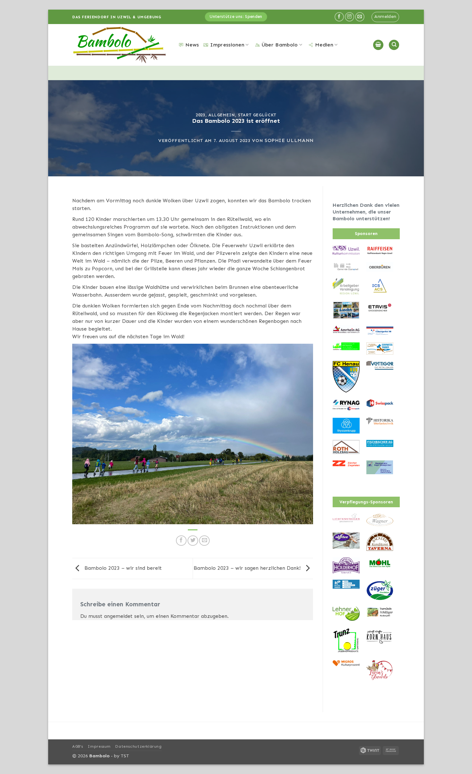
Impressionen (227, 45)
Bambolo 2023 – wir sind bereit (122, 568)
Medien (324, 45)
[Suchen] (394, 45)
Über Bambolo (280, 45)
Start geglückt (257, 115)
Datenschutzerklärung (138, 746)
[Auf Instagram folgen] (349, 16)
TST (125, 756)
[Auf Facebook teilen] (181, 540)
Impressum (99, 746)
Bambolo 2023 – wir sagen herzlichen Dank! (248, 568)
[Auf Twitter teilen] (193, 540)
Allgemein (221, 115)
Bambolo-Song (155, 234)
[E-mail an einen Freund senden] (204, 540)
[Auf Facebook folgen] (339, 16)
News (192, 45)
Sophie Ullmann (289, 140)
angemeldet (118, 616)
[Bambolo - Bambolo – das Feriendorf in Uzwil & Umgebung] (120, 45)
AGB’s (77, 746)
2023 (200, 115)
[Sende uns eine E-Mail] (359, 16)
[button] (385, 17)
